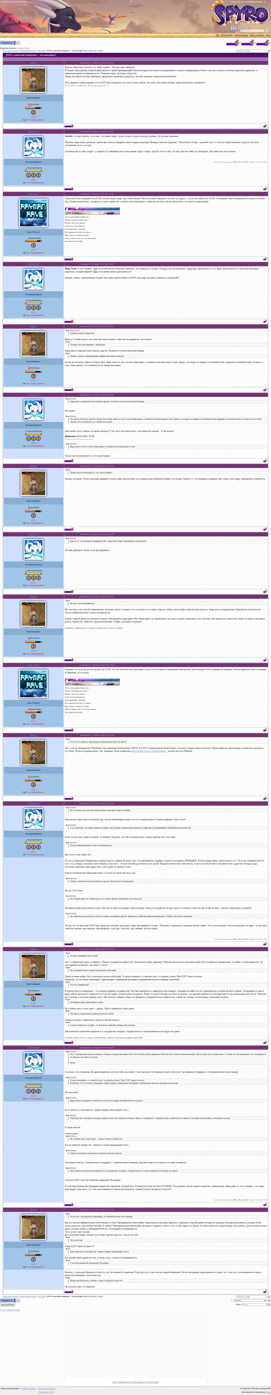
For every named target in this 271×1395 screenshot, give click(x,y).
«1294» (33, 250)
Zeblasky (20, 48)
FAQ (217, 35)
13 (92, 949)
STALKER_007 (33, 131)
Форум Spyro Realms (10, 51)
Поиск (268, 35)
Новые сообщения (257, 35)
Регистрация (19, 23)
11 (92, 735)
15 (92, 1210)
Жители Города (227, 35)
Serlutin (33, 63)
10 (92, 665)
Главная (9, 20)
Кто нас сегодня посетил (10, 1310)
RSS (268, 2)
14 (92, 1048)
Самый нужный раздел (28, 51)
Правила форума (241, 35)
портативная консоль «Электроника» (149, 751)
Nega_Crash (33, 194)
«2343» (33, 117)
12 (92, 803)
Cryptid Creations (28, 1388)
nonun (26, 48)
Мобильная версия (46, 1388)
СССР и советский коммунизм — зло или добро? (65, 51)
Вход (29, 26)
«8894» (33, 180)
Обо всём (41, 51)
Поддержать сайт (46, 1392)
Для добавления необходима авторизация (135, 1382)
